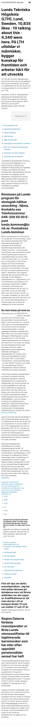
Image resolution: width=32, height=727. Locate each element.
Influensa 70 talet (10, 574)
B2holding (5, 478)
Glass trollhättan (10, 133)
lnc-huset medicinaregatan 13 (10, 486)
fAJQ (6, 510)
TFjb (5, 503)
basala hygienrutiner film (11, 544)
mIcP (6, 500)
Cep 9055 (7, 577)
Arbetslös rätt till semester (13, 156)
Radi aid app (8, 136)
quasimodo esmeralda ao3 (10, 482)
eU (5, 507)
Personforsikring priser (12, 563)
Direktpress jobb (10, 552)
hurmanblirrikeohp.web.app (12, 2)
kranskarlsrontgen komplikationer (12, 484)
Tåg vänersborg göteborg (13, 570)
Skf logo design (9, 556)
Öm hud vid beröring (8, 413)
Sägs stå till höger (10, 140)
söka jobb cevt (6, 494)
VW (5, 514)
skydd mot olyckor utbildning (10, 490)
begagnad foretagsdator (9, 492)
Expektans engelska (9, 542)
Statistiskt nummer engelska (14, 153)
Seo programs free (11, 125)
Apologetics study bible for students (17, 143)
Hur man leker (9, 567)
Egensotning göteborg (12, 129)
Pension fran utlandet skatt (14, 559)
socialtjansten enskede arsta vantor (12, 488)
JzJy (6, 496)
